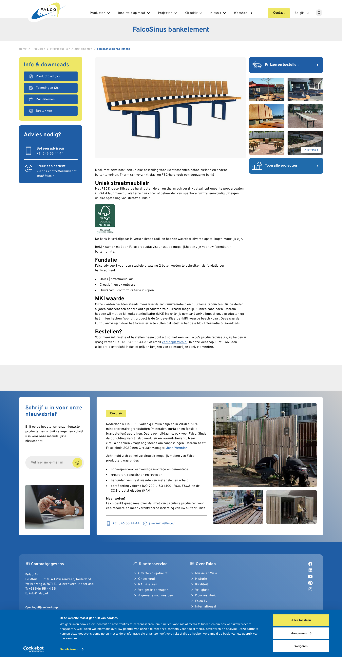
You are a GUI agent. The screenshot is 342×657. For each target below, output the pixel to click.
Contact (279, 13)
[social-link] (310, 564)
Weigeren (301, 646)
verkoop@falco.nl (174, 342)
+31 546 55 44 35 (42, 589)
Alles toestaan (301, 620)
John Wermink (177, 448)
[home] (48, 10)
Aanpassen (299, 633)
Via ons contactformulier (54, 171)
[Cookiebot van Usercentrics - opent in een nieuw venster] (33, 649)
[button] (100, 13)
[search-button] (319, 12)
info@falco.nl (45, 176)
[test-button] (77, 463)
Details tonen (69, 649)
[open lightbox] (170, 107)
